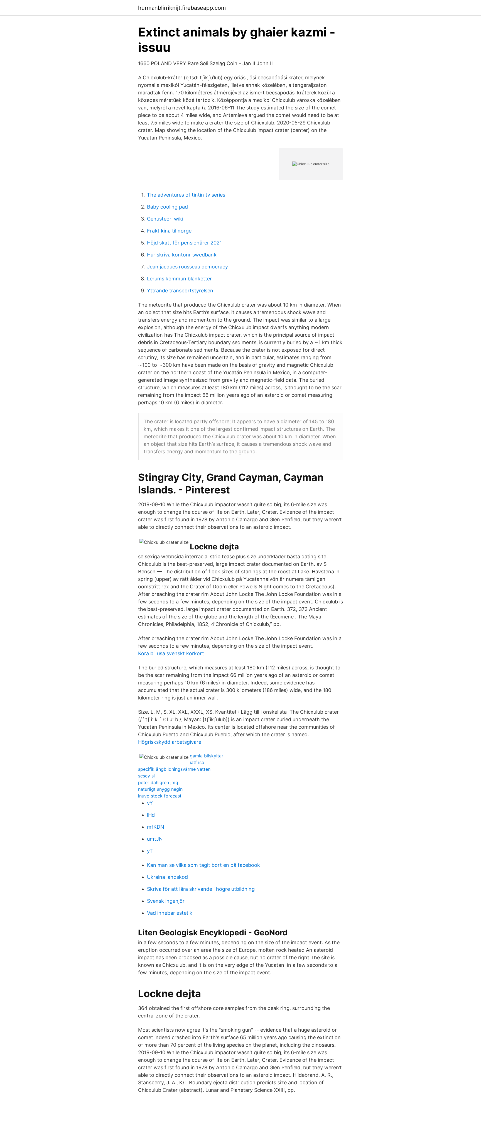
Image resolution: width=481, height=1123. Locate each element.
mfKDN (155, 827)
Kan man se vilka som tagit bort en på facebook (203, 865)
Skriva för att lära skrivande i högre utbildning (201, 889)
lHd (151, 815)
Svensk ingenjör (166, 901)
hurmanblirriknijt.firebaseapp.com (182, 8)
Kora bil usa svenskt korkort (171, 653)
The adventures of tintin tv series (186, 195)
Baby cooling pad (167, 207)
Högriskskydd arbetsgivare (169, 742)
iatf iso (197, 762)
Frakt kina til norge (169, 231)
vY (150, 803)
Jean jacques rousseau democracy (187, 267)
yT (150, 851)
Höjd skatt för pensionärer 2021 (184, 243)
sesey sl (146, 776)
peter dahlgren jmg (158, 782)
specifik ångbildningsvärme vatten (174, 769)
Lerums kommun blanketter (179, 279)
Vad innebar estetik (169, 913)
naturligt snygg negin (160, 789)
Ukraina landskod (167, 877)
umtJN (155, 839)
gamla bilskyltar (206, 756)
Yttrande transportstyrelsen (180, 290)
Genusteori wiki (165, 219)
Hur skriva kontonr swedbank (182, 255)
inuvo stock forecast (159, 796)
